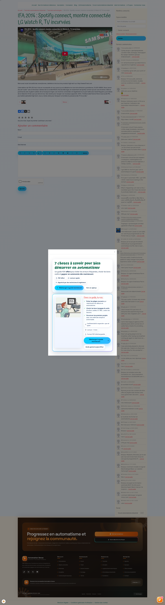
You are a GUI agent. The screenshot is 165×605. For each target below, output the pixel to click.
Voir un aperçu (91, 288)
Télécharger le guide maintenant (70, 288)
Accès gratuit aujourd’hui (94, 347)
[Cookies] (4, 601)
